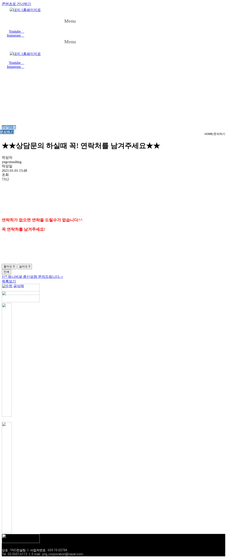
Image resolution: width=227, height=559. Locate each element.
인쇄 (6, 271)
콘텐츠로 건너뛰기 (16, 4)
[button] (74, 21)
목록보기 (9, 281)
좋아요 (9, 266)
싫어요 (24, 266)
